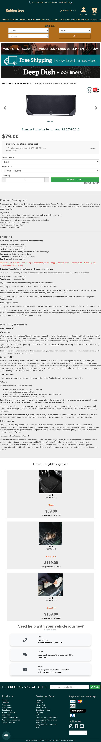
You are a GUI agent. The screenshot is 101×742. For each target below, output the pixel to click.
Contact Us (40, 700)
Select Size (7, 166)
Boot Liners (7, 83)
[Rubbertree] (23, 10)
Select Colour (8, 157)
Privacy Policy (41, 705)
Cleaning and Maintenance (46, 720)
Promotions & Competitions (46, 717)
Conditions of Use (43, 710)
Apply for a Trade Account (46, 725)
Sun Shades (7, 707)
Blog (37, 727)
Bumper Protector (23, 83)
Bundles (5, 700)
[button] (67, 10)
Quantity (6, 175)
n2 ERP (72, 740)
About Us (39, 702)
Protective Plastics (9, 712)
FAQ (37, 715)
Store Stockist (41, 722)
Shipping (39, 712)
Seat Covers (7, 710)
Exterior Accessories (10, 717)
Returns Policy (41, 707)
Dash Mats (84, 19)
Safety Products (8, 722)
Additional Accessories (11, 720)
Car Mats (5, 702)
